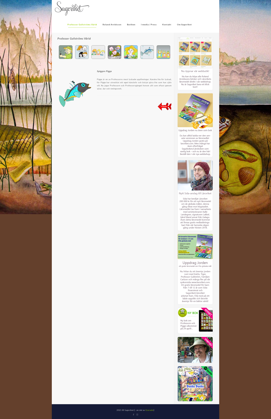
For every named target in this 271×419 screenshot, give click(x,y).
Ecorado (150, 410)
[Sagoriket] (72, 8)
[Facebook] (133, 414)
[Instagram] (137, 414)
